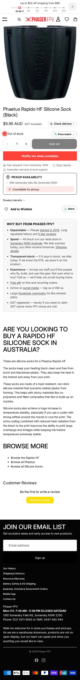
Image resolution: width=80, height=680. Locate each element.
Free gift (15, 282)
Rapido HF (32, 457)
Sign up (40, 557)
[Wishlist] (67, 19)
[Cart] (75, 19)
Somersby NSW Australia (26, 243)
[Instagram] (43, 660)
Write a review (40, 500)
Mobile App (9, 593)
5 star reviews (47, 234)
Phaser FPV (44, 651)
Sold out (54, 144)
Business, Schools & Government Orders (25, 588)
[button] (13, 123)
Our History (9, 568)
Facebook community (32, 293)
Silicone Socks (33, 466)
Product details (12, 200)
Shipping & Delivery (14, 573)
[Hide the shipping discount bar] (72, 7)
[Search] (19, 19)
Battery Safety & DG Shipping (19, 583)
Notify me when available (40, 156)
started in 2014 (49, 230)
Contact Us (9, 598)
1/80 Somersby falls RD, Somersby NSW (33, 182)
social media (31, 287)
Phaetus (29, 462)
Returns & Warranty (14, 578)
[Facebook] (36, 660)
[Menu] (4, 19)
